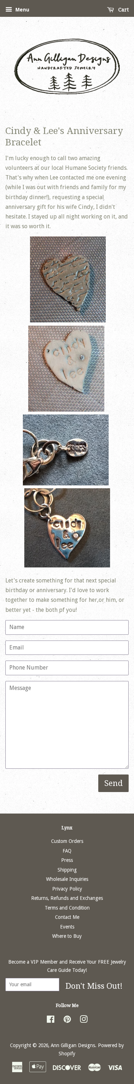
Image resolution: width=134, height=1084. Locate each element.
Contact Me (67, 917)
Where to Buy (67, 936)
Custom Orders (67, 841)
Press (67, 860)
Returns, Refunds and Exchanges (67, 898)
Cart (123, 10)
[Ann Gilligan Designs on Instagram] (84, 1020)
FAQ (67, 851)
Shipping (67, 870)
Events (67, 927)
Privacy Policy (67, 889)
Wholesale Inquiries (67, 879)
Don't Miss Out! (94, 986)
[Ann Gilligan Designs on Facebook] (50, 1020)
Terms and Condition (67, 908)
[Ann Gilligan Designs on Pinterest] (67, 1020)
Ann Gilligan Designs (73, 1045)
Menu (21, 10)
